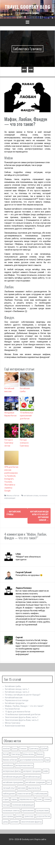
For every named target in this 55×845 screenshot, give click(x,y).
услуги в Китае (43, 816)
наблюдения (9, 793)
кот (49, 782)
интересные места (24, 765)
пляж (39, 799)
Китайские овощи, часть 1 (17, 689)
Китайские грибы (25, 390)
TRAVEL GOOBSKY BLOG (27, 6)
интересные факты (12, 771)
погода (6, 805)
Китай (6, 754)
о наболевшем (40, 793)
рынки (19, 816)
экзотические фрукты (31, 822)
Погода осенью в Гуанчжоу (24, 443)
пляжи (47, 799)
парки (14, 799)
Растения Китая (12, 709)
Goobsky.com (28, 839)
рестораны (8, 816)
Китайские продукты (14, 703)
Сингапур (15, 754)
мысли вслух (34, 788)
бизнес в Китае (10, 760)
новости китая (24, 793)
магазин (22, 788)
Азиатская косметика (15, 726)
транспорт (29, 816)
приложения (28, 810)
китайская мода (32, 777)
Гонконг (23, 748)
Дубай (44, 748)
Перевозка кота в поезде (16, 700)
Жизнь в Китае (12, 495)
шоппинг (15, 822)
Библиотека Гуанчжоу (27, 48)
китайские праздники (13, 782)
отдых (6, 799)
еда (47, 760)
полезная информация (23, 805)
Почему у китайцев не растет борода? (22, 695)
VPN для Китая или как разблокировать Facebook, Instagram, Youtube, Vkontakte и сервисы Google (11, 479)
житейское (8, 765)
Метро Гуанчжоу (12, 723)
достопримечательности (31, 760)
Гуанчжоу (33, 748)
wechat (6, 748)
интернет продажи (32, 771)
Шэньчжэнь (28, 754)
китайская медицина (13, 777)
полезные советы (11, 810)
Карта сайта (40, 839)
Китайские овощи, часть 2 (17, 692)
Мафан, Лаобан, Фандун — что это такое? (24, 706)
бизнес (40, 754)
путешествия (42, 810)
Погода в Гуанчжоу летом (8, 443)
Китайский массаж (9, 390)
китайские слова (31, 495)
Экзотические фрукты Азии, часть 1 (21, 717)
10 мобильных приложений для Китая (26, 416)
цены (5, 822)
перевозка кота (26, 799)
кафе (45, 771)
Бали (14, 748)
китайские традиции (35, 782)
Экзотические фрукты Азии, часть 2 (21, 720)
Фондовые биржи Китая (10, 414)
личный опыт (9, 788)
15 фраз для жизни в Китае (17, 712)
